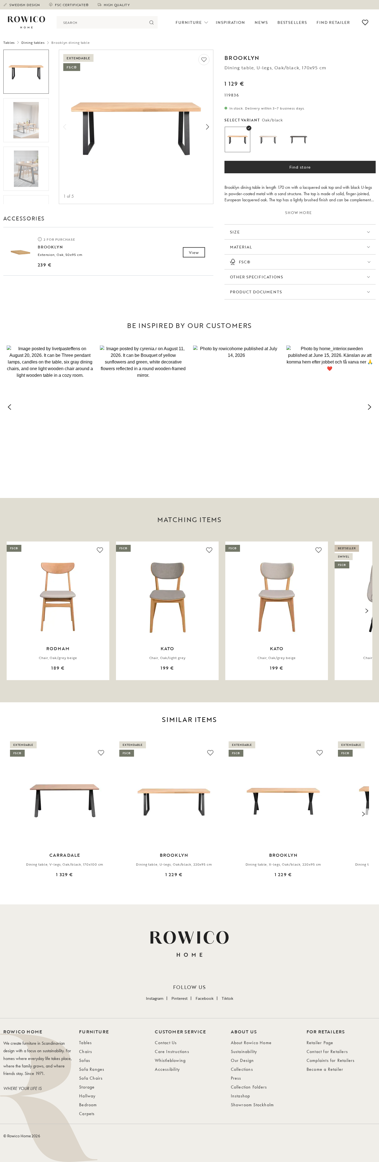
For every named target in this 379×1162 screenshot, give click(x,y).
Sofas (84, 1060)
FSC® (245, 262)
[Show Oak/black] (237, 139)
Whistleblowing (170, 1060)
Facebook (205, 998)
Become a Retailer (325, 1069)
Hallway (87, 1096)
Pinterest (179, 998)
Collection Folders (249, 1087)
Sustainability (244, 1051)
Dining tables (33, 42)
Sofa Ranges (91, 1069)
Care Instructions (172, 1051)
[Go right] (207, 127)
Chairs (85, 1051)
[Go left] (64, 127)
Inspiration (230, 22)
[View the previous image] (12, 610)
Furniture (189, 22)
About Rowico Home (251, 1043)
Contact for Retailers (327, 1051)
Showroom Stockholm (252, 1105)
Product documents (256, 292)
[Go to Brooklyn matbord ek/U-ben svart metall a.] (26, 72)
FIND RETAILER (333, 22)
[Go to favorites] (365, 22)
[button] (50, 406)
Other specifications (256, 277)
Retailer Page (320, 1043)
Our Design (242, 1060)
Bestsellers (292, 22)
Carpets (87, 1114)
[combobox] (101, 22)
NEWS (261, 22)
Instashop (240, 1096)
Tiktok (227, 998)
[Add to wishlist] (203, 59)
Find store (300, 167)
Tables (9, 42)
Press (236, 1078)
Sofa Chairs (91, 1078)
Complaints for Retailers (331, 1060)
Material (241, 247)
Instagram (154, 998)
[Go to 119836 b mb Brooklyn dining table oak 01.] (26, 169)
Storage (87, 1087)
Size (235, 232)
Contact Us (166, 1043)
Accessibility (167, 1069)
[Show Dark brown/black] (298, 139)
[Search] (151, 22)
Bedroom (88, 1105)
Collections (242, 1069)
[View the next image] (366, 610)
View (194, 252)
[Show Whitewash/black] (268, 139)
